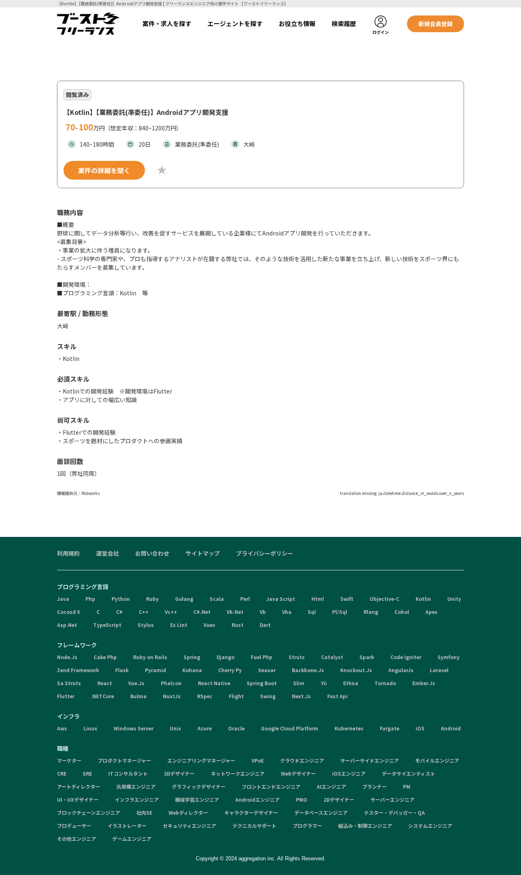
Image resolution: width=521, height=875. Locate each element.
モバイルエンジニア (437, 760)
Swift (346, 598)
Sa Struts (69, 682)
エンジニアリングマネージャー (201, 760)
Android (451, 728)
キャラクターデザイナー (251, 812)
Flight (236, 696)
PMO (301, 799)
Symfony (449, 656)
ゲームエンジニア (131, 838)
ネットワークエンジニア (238, 773)
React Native (214, 682)
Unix (175, 728)
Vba (286, 611)
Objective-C (384, 598)
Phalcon (171, 682)
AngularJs (401, 669)
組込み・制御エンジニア (365, 825)
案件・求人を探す (166, 23)
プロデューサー (74, 825)
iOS (420, 728)
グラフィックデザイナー (198, 786)
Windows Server (133, 728)
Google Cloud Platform (289, 728)
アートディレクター (78, 786)
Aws (62, 728)
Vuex (209, 624)
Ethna (350, 682)
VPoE (258, 760)
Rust (237, 624)
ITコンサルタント (128, 773)
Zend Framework (78, 669)
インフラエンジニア (137, 799)
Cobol (401, 611)
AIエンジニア (331, 786)
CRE (61, 773)
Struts (297, 656)
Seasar (267, 669)
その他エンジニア (76, 838)
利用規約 (68, 553)
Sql (312, 611)
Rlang (370, 611)
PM (406, 786)
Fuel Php (261, 656)
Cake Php (105, 656)
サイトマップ (203, 553)
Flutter (65, 696)
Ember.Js (423, 682)
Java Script (280, 598)
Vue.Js (136, 682)
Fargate (389, 728)
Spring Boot (262, 682)
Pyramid (155, 669)
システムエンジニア (430, 825)
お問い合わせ (152, 553)
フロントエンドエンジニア (271, 786)
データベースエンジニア (321, 812)
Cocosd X (68, 611)
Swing (268, 696)
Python (121, 598)
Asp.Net (67, 624)
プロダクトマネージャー (124, 760)
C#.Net (201, 611)
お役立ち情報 (297, 23)
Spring (192, 656)
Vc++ (171, 611)
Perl (245, 598)
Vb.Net (235, 611)
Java (63, 598)
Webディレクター (188, 812)
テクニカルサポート (254, 825)
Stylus (146, 624)
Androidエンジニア (257, 799)
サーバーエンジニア (392, 799)
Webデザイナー (298, 773)
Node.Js (67, 656)
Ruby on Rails (150, 656)
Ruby (152, 598)
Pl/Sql (339, 611)
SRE (87, 773)
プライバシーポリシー (264, 553)
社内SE (144, 812)
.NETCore (102, 696)
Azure (204, 728)
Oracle (236, 728)
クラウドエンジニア (302, 760)
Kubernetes (349, 728)
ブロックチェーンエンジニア (88, 812)
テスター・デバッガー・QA (394, 812)
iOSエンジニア (349, 773)
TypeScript (107, 624)
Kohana (192, 669)
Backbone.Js (308, 669)
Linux (90, 728)
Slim (298, 682)
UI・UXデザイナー (78, 799)
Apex (431, 611)
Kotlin (423, 598)
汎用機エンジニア (135, 786)
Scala (217, 598)
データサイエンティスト (408, 773)
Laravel (439, 669)
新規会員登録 (435, 24)
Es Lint (178, 624)
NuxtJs (172, 696)
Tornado (385, 682)
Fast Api (337, 696)
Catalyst (332, 656)
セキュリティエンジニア (189, 825)
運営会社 (107, 553)
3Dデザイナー (179, 773)
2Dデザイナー (339, 799)
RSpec (204, 696)
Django (225, 656)
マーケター (69, 760)
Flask (122, 669)
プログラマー (307, 825)
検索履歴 (344, 23)
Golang (184, 598)
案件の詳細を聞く (104, 170)
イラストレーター (127, 825)
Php (90, 598)
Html (317, 598)
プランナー (374, 786)
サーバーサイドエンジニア (369, 760)
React (104, 682)
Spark (366, 656)
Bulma (138, 696)
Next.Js (301, 696)
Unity (454, 598)
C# (119, 611)
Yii (324, 682)
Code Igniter (405, 656)
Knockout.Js (356, 669)
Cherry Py (230, 669)
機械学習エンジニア (197, 799)
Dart (265, 624)
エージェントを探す (235, 23)
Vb (263, 611)
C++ (144, 611)
